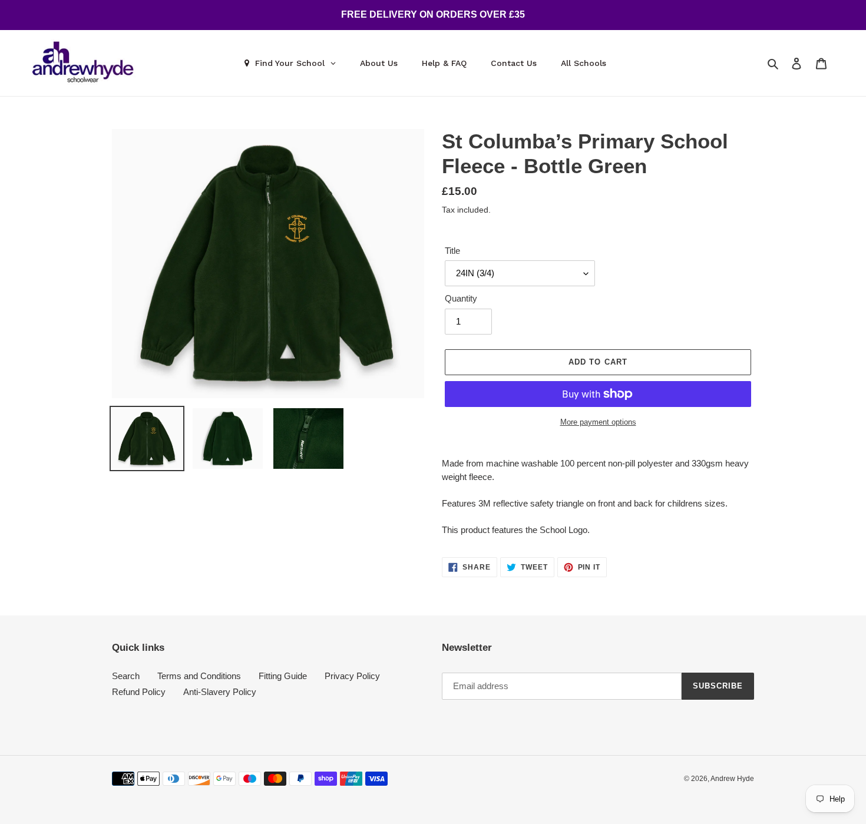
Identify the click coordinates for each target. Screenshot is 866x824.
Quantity (461, 298)
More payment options (598, 422)
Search (126, 676)
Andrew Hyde (732, 779)
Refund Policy (139, 692)
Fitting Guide (283, 676)
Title (452, 251)
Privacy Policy (352, 676)
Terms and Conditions (199, 676)
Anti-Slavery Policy (219, 692)
